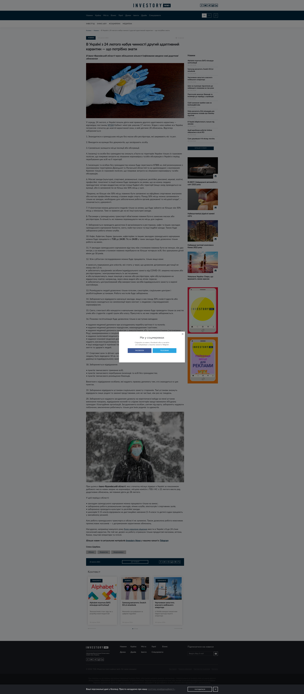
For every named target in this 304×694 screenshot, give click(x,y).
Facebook (139, 350)
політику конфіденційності (161, 689)
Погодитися (200, 689)
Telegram (164, 350)
